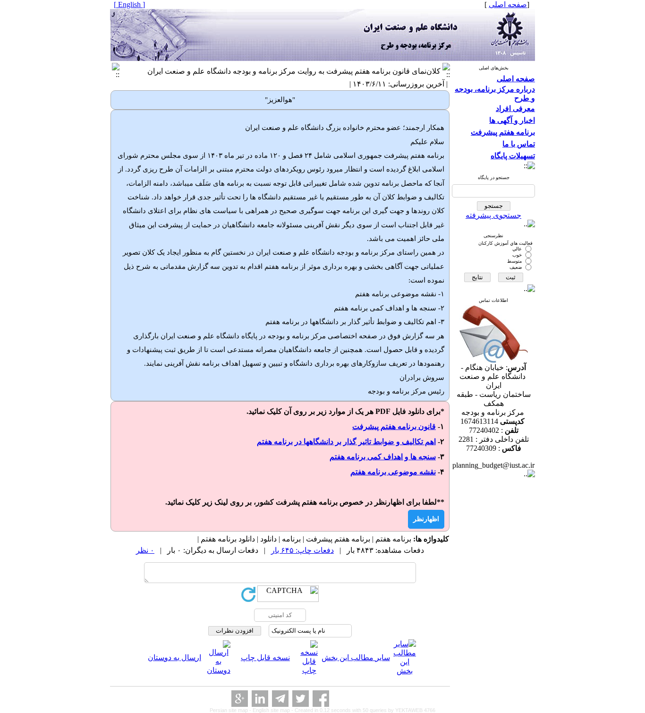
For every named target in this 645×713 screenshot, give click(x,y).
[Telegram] (280, 698)
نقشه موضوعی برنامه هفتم (393, 472)
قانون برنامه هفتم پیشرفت (394, 426)
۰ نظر (145, 550)
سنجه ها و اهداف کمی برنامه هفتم (383, 457)
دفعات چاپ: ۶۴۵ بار (302, 550)
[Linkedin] (260, 698)
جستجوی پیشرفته (493, 215)
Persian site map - (231, 710)
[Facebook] (321, 698)
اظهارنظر (426, 519)
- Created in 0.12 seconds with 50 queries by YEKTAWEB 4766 (363, 710)
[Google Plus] (239, 698)
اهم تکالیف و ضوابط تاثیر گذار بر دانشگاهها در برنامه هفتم (346, 442)
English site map (272, 710)
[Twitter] (300, 698)
